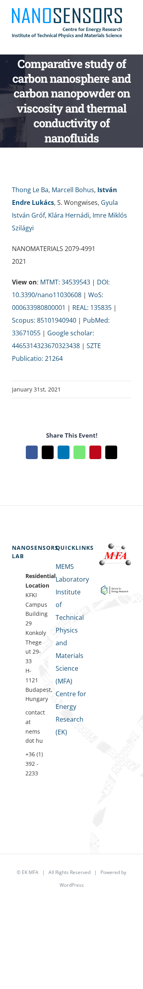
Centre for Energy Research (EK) (71, 712)
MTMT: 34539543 (65, 282)
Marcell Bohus (73, 189)
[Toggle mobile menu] (128, 42)
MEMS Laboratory (71, 573)
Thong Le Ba (30, 189)
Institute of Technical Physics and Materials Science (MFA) (70, 636)
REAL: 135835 (92, 307)
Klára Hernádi (68, 215)
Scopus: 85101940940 (44, 320)
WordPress (72, 885)
